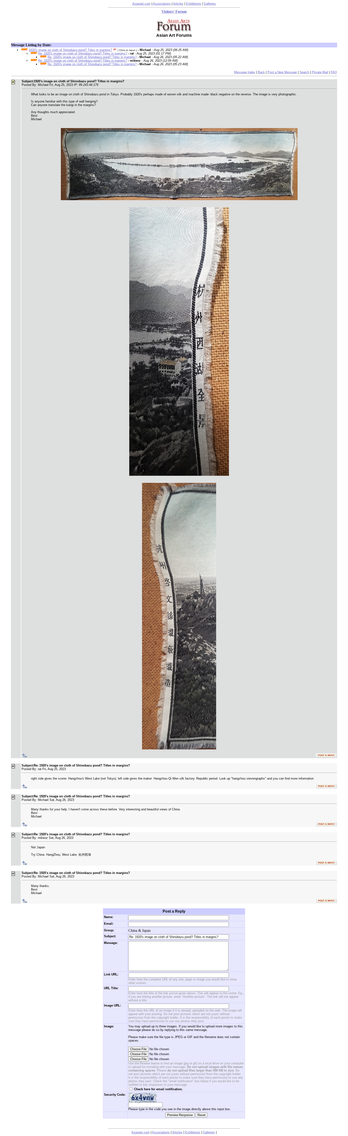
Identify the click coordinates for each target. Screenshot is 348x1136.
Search (304, 72)
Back (261, 72)
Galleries (210, 3)
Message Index (244, 72)
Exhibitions (193, 3)
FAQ (334, 72)
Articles (178, 3)
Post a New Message (282, 72)
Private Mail (320, 72)
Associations (162, 3)
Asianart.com (141, 3)
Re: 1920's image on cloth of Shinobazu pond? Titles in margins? (82, 53)
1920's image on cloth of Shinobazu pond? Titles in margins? (70, 50)
